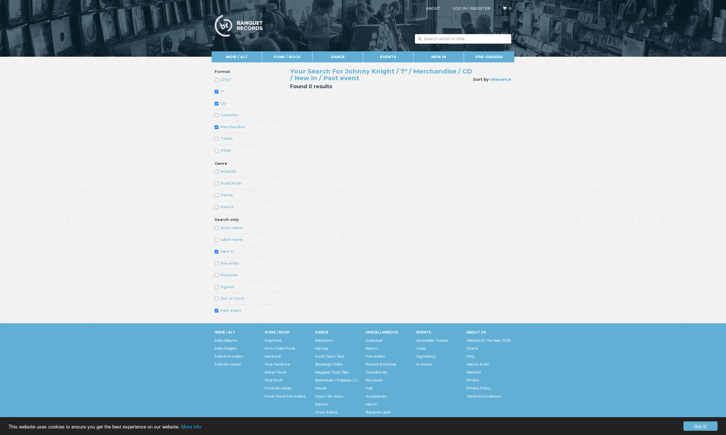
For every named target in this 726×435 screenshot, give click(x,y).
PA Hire (473, 380)
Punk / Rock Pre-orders (285, 396)
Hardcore (273, 356)
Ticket (226, 138)
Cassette (229, 115)
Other (225, 150)
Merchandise (232, 126)
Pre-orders (489, 56)
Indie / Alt (237, 56)
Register (480, 8)
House (320, 388)
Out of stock (232, 298)
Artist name (231, 227)
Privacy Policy (479, 388)
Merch (371, 404)
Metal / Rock (275, 372)
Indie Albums (226, 340)
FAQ (470, 356)
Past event (230, 310)
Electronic (324, 340)
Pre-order (229, 263)
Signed (227, 286)
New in (227, 251)
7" (222, 91)
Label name (231, 239)
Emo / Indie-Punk (280, 348)
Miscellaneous (382, 332)
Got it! (700, 426)
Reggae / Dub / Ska (331, 372)
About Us (476, 332)
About (433, 8)
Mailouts (474, 372)
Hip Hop (321, 348)
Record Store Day (381, 364)
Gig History (426, 356)
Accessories (376, 396)
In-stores (424, 364)
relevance (500, 79)
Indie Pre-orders (229, 356)
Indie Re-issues (228, 364)
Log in (460, 8)
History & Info (478, 364)
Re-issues (374, 380)
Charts (472, 348)
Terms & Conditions (484, 396)
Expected (374, 340)
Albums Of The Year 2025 (489, 340)
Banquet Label (378, 412)
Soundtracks (376, 372)
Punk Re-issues (278, 388)
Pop (369, 388)
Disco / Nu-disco (329, 396)
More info (191, 426)
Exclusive (229, 275)
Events (388, 56)
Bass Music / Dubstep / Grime (337, 380)
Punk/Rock (230, 183)
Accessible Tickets (432, 340)
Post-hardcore (277, 364)
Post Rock (273, 380)
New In (438, 56)
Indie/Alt (228, 171)
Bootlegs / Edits (329, 364)
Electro (321, 404)
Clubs (421, 348)
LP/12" (226, 79)
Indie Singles (226, 348)
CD (223, 103)
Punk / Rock (287, 56)
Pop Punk (273, 340)
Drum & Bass (326, 412)
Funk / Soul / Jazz (330, 356)
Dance (338, 56)
